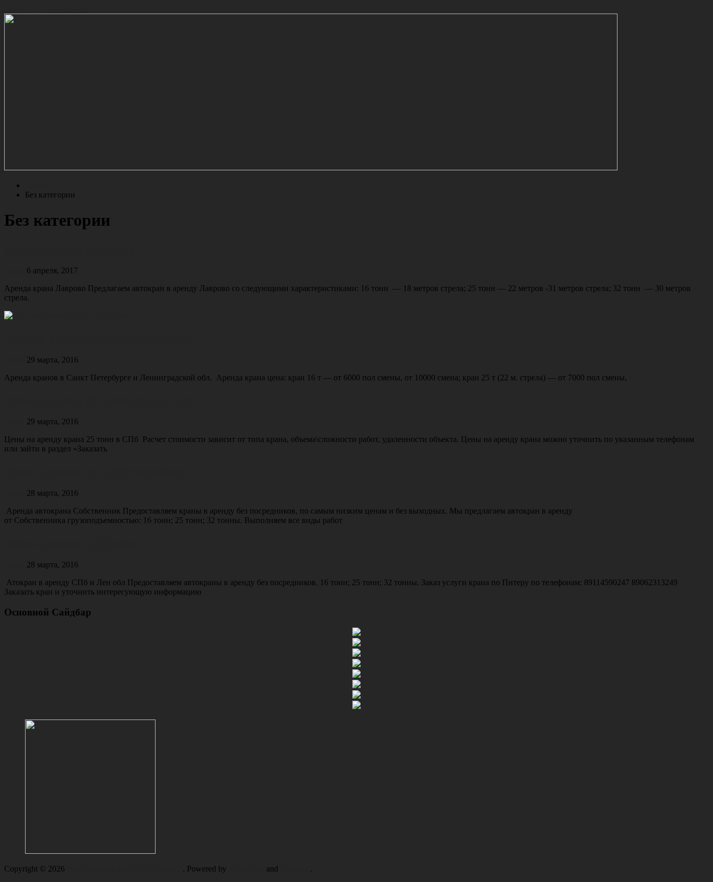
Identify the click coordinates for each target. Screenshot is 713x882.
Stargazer (295, 868)
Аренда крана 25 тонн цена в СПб (100, 400)
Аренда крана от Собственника (93, 471)
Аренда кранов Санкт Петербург (97, 337)
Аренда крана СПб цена (72, 542)
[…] (38, 297)
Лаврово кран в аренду (69, 248)
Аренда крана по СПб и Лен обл (125, 868)
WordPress (246, 868)
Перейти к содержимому (48, 8)
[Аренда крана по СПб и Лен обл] (310, 167)
